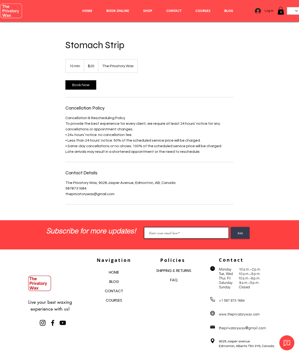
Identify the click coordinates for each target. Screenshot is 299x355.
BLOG (114, 281)
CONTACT (114, 291)
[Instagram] (42, 323)
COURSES (114, 300)
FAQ (174, 280)
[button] (281, 11)
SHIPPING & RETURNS (173, 270)
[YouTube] (63, 323)
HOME (114, 272)
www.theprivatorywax (235, 314)
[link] (80, 85)
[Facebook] (53, 323)
